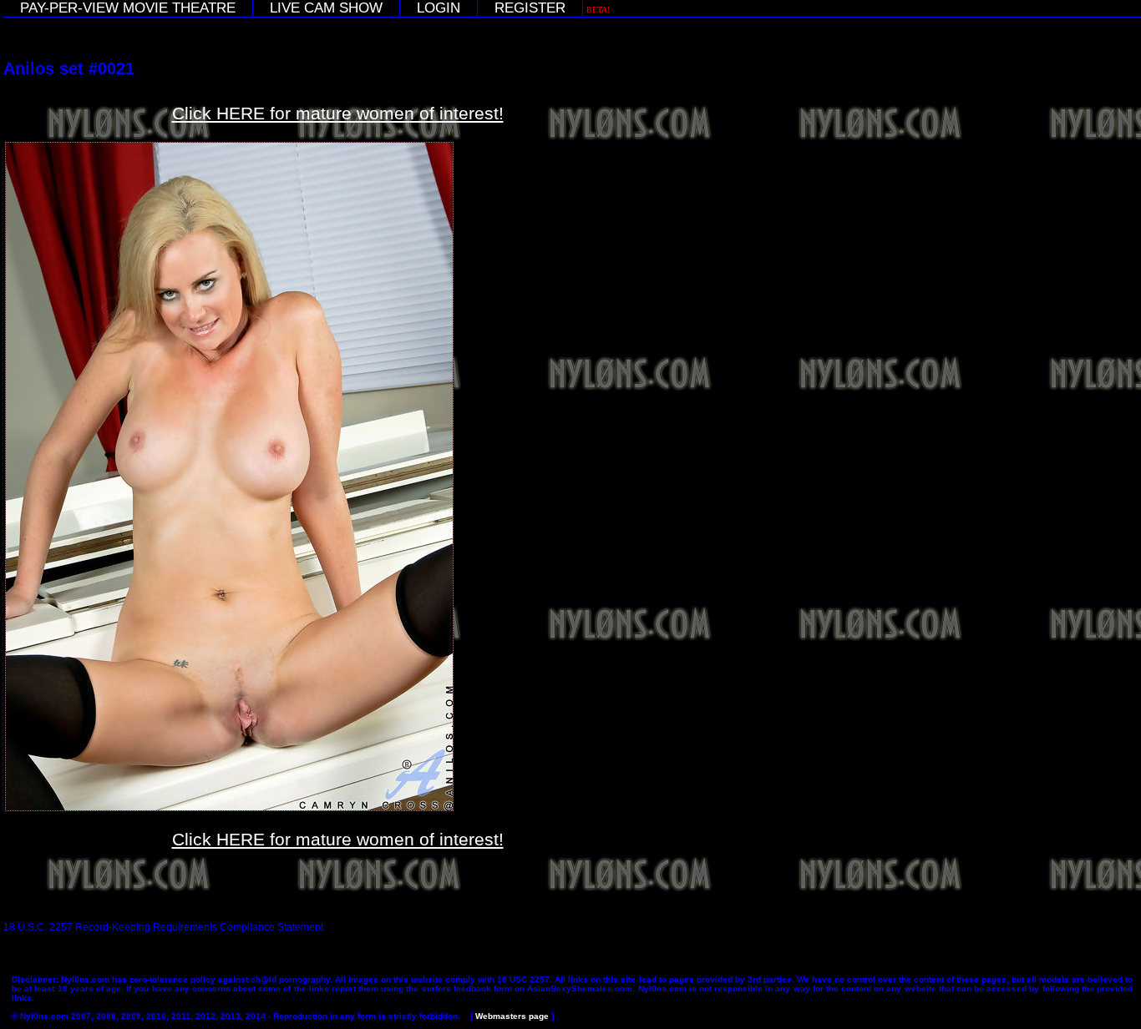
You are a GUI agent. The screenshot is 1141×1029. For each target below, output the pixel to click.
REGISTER (529, 8)
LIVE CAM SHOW (326, 8)
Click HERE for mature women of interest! (338, 113)
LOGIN (438, 8)
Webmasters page (512, 1016)
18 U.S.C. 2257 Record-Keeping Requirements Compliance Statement (163, 927)
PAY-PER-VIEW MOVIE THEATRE (128, 8)
